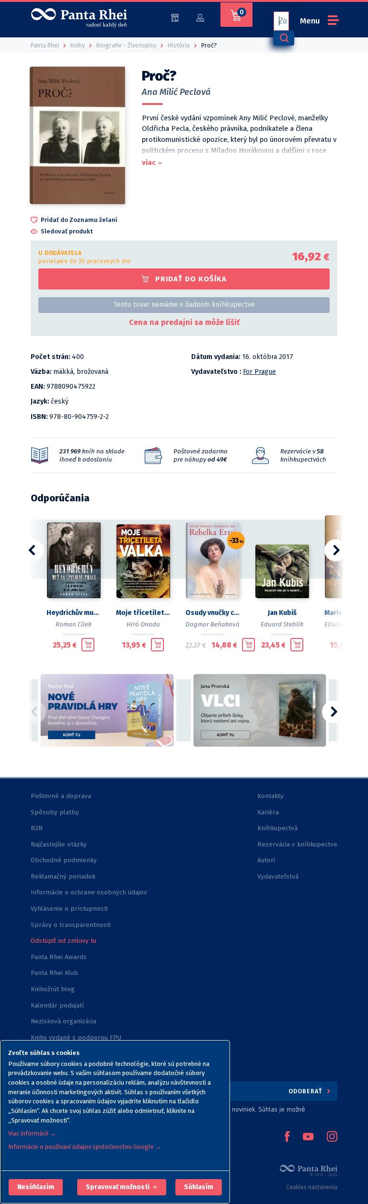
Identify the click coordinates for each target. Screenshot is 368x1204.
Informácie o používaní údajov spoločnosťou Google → (84, 1146)
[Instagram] (332, 1137)
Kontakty (270, 796)
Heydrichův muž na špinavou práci (73, 613)
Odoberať (306, 1091)
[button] (36, 1187)
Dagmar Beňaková (212, 624)
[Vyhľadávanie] (284, 38)
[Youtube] (308, 1137)
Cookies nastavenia (311, 1187)
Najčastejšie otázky (59, 844)
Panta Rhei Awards (59, 957)
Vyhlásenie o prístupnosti (69, 908)
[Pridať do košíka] (87, 644)
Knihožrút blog (53, 989)
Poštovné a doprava (61, 796)
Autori (266, 860)
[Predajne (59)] (174, 17)
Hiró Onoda (143, 624)
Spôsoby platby (55, 812)
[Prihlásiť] (200, 17)
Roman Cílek (74, 624)
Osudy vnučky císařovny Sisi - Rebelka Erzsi (212, 613)
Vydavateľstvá (278, 876)
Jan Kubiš (282, 613)
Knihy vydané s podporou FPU (76, 1037)
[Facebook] (287, 1137)
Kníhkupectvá (277, 828)
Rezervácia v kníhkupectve (297, 844)
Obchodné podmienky (64, 860)
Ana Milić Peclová (176, 92)
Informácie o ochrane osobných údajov (89, 892)
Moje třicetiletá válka (143, 613)
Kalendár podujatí (57, 1005)
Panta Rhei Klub (54, 973)
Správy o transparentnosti (72, 925)
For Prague (259, 372)
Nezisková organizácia (63, 1021)
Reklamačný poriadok (63, 876)
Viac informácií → (32, 1133)
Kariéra (268, 812)
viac (149, 162)
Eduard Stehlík (282, 624)
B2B (37, 828)
